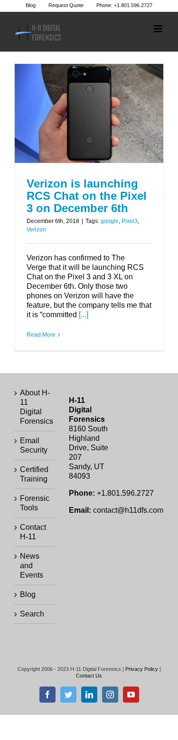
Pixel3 (130, 221)
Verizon (36, 229)
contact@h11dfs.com (128, 510)
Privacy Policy (141, 669)
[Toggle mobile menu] (159, 29)
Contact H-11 (33, 532)
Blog (28, 594)
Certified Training (34, 474)
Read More (41, 334)
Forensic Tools (34, 503)
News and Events (31, 565)
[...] (83, 315)
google (110, 221)
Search (32, 614)
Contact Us (89, 675)
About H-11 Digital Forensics (35, 407)
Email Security (33, 445)
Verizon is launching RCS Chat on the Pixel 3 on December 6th (87, 195)
